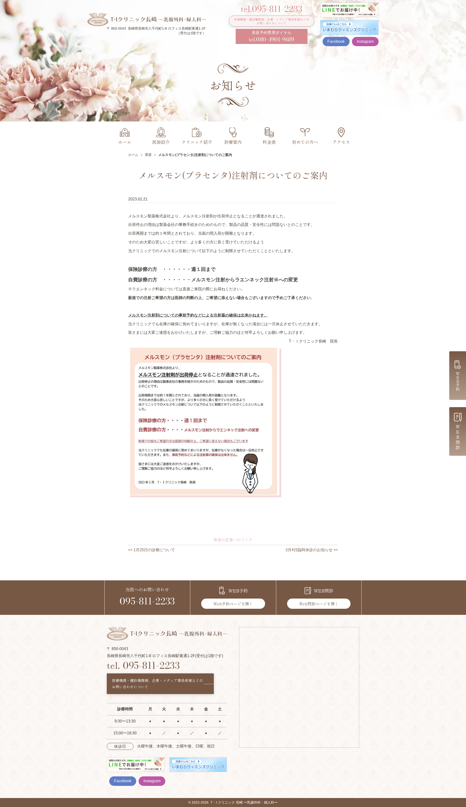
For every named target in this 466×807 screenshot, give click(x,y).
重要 (148, 155)
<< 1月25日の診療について (151, 550)
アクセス (341, 142)
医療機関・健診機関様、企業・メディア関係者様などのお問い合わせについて (271, 21)
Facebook (336, 41)
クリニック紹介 (197, 142)
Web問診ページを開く (319, 604)
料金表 (269, 142)
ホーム (124, 142)
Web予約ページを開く (233, 604)
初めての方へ (305, 142)
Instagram (365, 41)
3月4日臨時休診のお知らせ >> (311, 550)
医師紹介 (161, 142)
